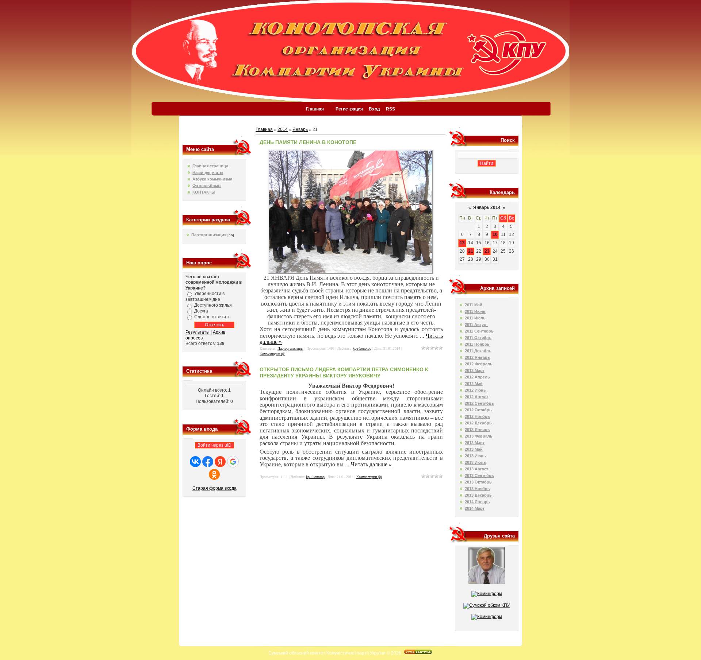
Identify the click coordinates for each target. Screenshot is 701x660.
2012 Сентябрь (479, 403)
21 (470, 251)
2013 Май (474, 449)
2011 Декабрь (478, 351)
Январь (300, 129)
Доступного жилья (213, 305)
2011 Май (473, 305)
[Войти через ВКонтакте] (195, 461)
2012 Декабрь (478, 423)
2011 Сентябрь (479, 331)
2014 (282, 129)
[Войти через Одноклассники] (214, 474)
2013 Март (474, 442)
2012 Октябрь (478, 410)
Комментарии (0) (272, 354)
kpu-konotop (362, 348)
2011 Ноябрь (477, 344)
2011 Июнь (475, 311)
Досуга (201, 311)
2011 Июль (475, 318)
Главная (315, 109)
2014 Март (474, 508)
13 (462, 242)
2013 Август (476, 469)
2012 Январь (477, 357)
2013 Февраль (479, 436)
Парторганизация (208, 235)
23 (487, 251)
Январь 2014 (487, 207)
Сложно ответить (212, 316)
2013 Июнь (475, 456)
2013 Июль (475, 462)
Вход (374, 109)
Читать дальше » (371, 464)
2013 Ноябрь (477, 488)
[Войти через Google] (233, 461)
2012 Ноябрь (477, 416)
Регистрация (349, 109)
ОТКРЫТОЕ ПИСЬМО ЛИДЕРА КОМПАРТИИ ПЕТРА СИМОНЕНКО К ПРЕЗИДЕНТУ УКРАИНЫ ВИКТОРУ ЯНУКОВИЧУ (344, 372)
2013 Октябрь (478, 482)
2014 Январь (477, 502)
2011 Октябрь (478, 337)
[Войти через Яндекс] (220, 461)
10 (495, 234)
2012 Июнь (475, 390)
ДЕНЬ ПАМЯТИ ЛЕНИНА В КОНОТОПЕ (308, 142)
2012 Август (476, 397)
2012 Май (474, 383)
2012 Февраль (479, 364)
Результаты (197, 332)
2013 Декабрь (478, 495)
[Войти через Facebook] (207, 461)
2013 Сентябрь (479, 475)
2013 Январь (477, 429)
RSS (390, 109)
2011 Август (476, 324)
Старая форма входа (214, 488)
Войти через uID (214, 445)
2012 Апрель (477, 377)
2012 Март (474, 370)
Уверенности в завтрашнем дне (205, 296)
